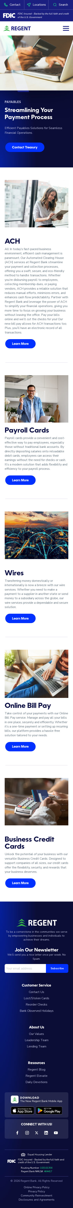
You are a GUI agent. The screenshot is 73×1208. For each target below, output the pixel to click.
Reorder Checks (36, 1004)
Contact (15, 5)
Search (63, 5)
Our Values (36, 1034)
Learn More (20, 344)
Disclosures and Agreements (37, 1200)
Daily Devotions (36, 1082)
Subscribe (57, 968)
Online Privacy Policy (36, 1187)
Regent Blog (36, 1069)
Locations (39, 5)
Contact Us (36, 992)
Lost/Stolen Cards (36, 998)
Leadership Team (36, 1040)
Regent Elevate (36, 1076)
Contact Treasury (24, 147)
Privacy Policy (36, 1191)
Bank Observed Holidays (37, 1011)
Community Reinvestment (36, 1195)
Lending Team (36, 1046)
